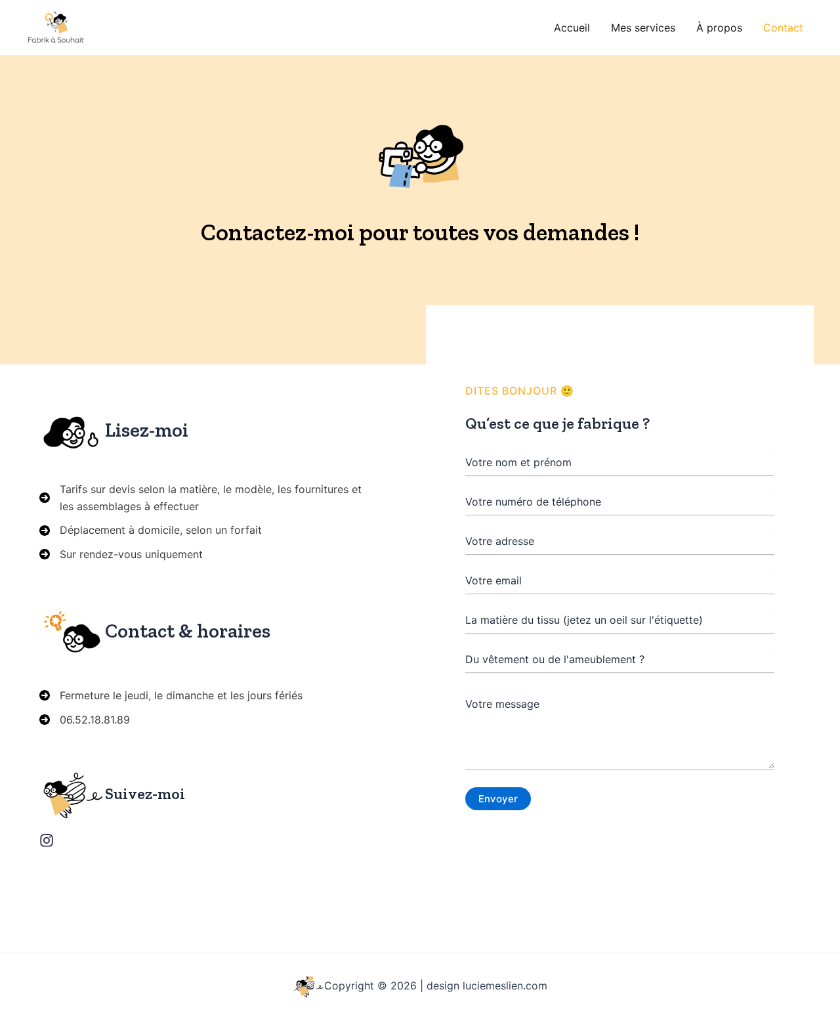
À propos (719, 27)
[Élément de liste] (46, 840)
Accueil (572, 27)
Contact (783, 27)
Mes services (643, 27)
